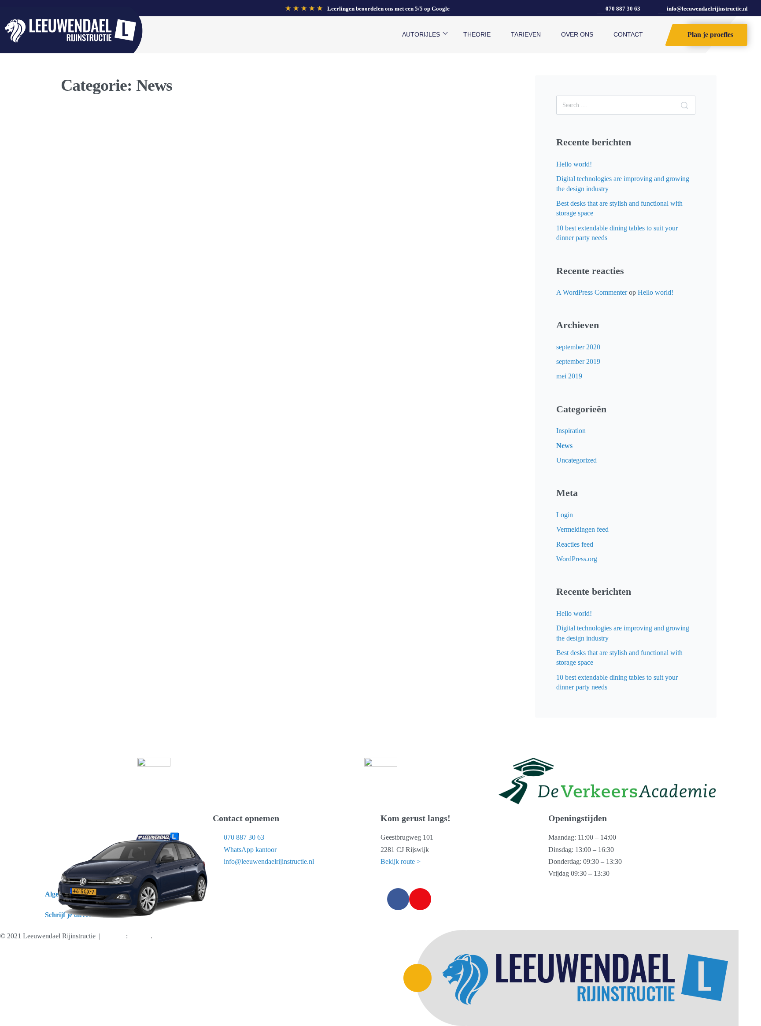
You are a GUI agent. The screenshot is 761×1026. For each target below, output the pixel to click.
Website (115, 936)
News (83, 149)
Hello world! (574, 164)
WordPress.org (576, 559)
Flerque (140, 936)
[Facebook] (398, 899)
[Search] (684, 105)
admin (89, 206)
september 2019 (578, 361)
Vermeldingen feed (582, 529)
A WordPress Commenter (591, 292)
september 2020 (578, 347)
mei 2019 (569, 376)
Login (564, 515)
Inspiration (571, 430)
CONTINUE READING (98, 290)
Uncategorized (576, 460)
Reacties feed (574, 544)
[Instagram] (420, 899)
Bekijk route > (400, 861)
